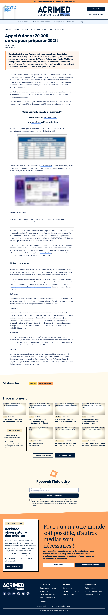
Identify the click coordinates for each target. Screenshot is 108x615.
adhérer (36, 122)
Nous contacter (68, 595)
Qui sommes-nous (69, 588)
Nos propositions (58, 22)
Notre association (23, 22)
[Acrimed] (54, 11)
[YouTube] (14, 593)
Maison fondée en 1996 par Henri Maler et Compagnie (54, 610)
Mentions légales (41, 606)
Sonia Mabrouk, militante (12, 437)
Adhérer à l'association (90, 565)
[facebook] (4, 593)
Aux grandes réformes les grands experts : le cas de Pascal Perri (13, 445)
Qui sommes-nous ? (14, 566)
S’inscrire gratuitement (54, 495)
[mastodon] (28, 593)
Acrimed (11, 45)
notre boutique (46, 166)
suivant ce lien (45, 253)
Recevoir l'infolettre (96, 14)
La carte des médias (47, 595)
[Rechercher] (88, 22)
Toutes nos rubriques (48, 588)
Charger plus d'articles (43, 455)
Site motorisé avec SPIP (64, 606)
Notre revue (71, 22)
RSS (52, 606)
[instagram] (18, 593)
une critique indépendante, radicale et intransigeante (31, 287)
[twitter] (9, 593)
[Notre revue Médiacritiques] (12, 13)
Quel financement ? (21, 29)
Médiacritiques (45, 591)
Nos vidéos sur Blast (47, 598)
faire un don (50, 117)
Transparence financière (72, 591)
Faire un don (96, 9)
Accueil (8, 29)
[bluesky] (23, 593)
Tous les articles (65, 455)
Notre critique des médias (41, 22)
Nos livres (43, 601)
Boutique (81, 22)
